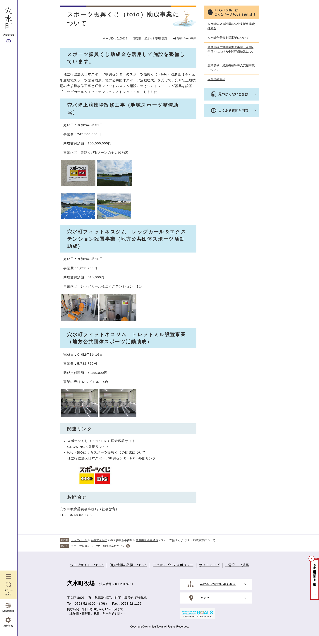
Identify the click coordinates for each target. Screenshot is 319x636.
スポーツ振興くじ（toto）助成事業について (98, 545)
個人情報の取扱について (128, 565)
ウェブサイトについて (87, 565)
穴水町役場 (81, 583)
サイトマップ (209, 565)
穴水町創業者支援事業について (228, 37)
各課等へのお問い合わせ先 (218, 584)
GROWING (76, 447)
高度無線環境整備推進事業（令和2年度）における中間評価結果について (231, 52)
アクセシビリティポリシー (173, 565)
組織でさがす (99, 540)
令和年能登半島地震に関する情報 (315, 572)
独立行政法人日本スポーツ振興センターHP (101, 458)
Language (8, 611)
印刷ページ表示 (186, 38)
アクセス (206, 597)
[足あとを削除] (128, 546)
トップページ (79, 540)
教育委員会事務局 (147, 540)
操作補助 (8, 625)
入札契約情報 (216, 79)
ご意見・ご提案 (237, 565)
